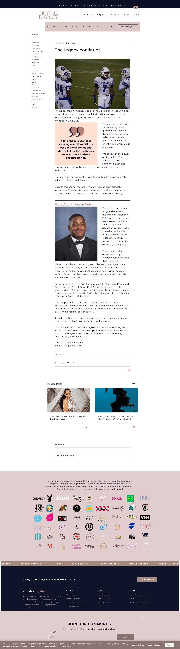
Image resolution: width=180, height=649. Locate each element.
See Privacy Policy (64, 646)
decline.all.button (154, 645)
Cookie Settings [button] (138, 645)
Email (52, 632)
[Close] (177, 645)
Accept (169, 645)
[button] (142, 617)
